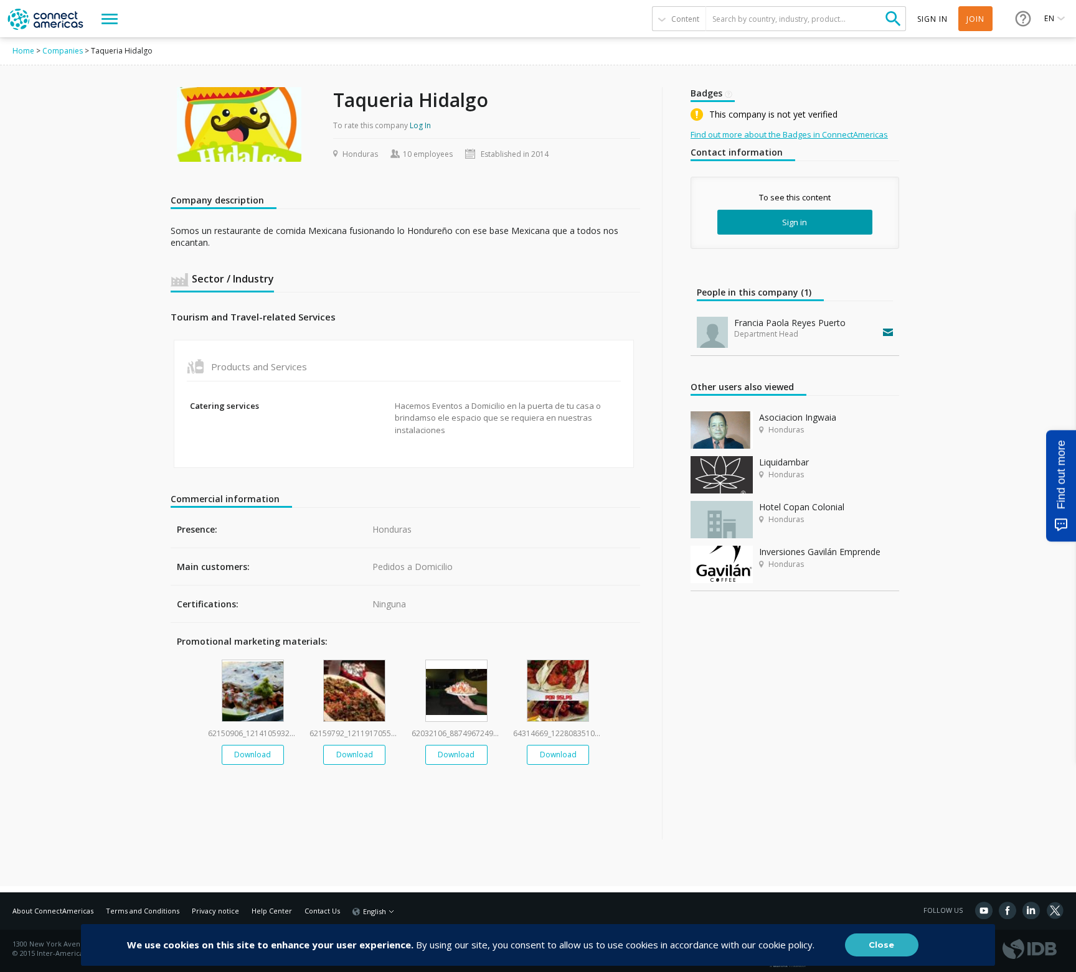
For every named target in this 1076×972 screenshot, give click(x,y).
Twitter (1055, 910)
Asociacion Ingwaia (797, 417)
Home (23, 50)
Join (975, 19)
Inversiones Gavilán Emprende (819, 552)
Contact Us (322, 910)
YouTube (984, 910)
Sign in (794, 222)
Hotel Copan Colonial (801, 507)
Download (252, 754)
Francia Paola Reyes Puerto (790, 323)
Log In (420, 125)
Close (881, 945)
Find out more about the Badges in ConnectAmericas (789, 134)
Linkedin (1031, 910)
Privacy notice (215, 910)
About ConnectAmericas (52, 910)
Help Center (272, 910)
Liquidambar (784, 462)
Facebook (1007, 910)
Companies (62, 50)
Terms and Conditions (142, 910)
